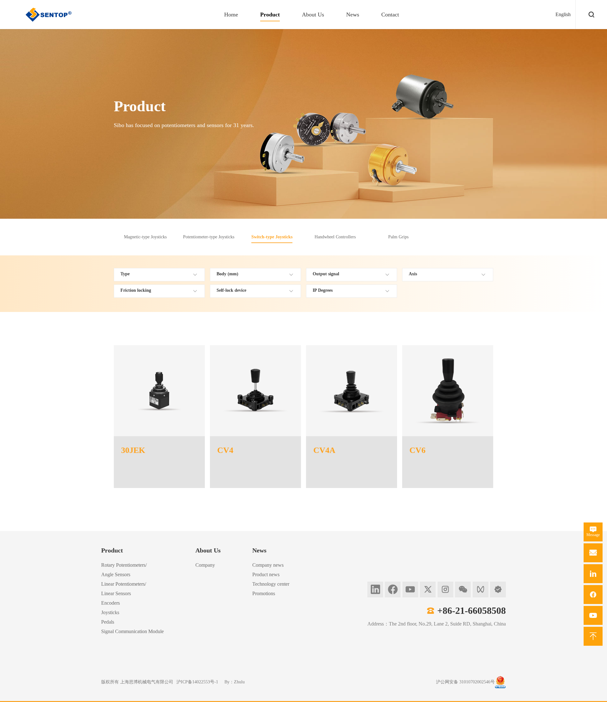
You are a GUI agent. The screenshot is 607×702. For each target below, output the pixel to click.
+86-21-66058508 (471, 610)
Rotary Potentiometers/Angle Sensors (124, 569)
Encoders (110, 603)
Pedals (107, 622)
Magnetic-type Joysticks (145, 237)
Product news (265, 574)
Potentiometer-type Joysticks (208, 237)
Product (270, 14)
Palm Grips (398, 237)
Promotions (263, 593)
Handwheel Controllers (335, 237)
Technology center (270, 584)
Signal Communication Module (132, 631)
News (352, 14)
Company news (268, 565)
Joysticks (110, 612)
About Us (313, 14)
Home (231, 14)
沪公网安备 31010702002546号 (465, 682)
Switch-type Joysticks (271, 237)
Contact (390, 14)
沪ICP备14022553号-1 (197, 682)
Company (205, 565)
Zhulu (239, 682)
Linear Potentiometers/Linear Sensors (123, 588)
